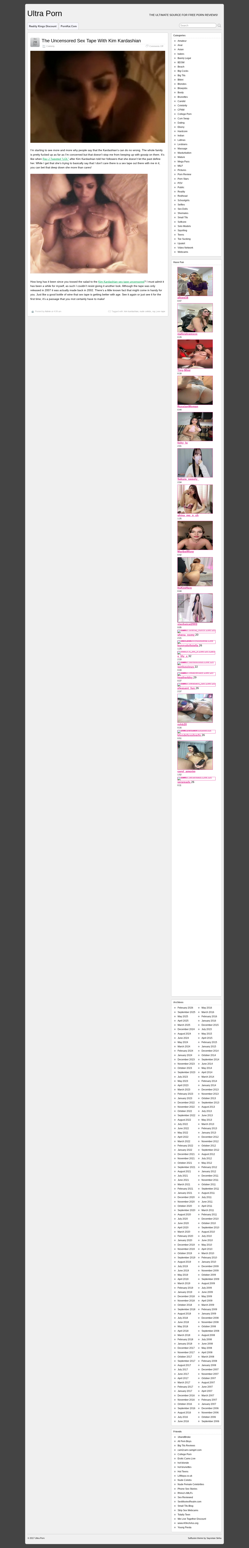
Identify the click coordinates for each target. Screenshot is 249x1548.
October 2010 (209, 1223)
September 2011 (210, 1188)
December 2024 (186, 1029)
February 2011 (209, 1214)
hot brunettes (184, 1467)
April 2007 (207, 1391)
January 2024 (185, 1055)
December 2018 (186, 1296)
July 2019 (183, 1266)
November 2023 (186, 1063)
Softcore (182, 222)
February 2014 (209, 1081)
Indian (181, 135)
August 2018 (184, 1313)
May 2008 (207, 1348)
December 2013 (210, 1089)
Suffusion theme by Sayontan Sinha (204, 1538)
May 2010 (207, 1244)
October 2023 (185, 1068)
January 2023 (185, 1098)
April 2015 (207, 1038)
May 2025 (183, 1016)
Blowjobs (182, 88)
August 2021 (184, 1171)
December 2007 (210, 1369)
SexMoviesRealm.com (189, 1501)
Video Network (185, 247)
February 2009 (209, 1309)
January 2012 (209, 1171)
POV (180, 183)
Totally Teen (184, 1514)
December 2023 (186, 1059)
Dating (181, 122)
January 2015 (209, 1046)
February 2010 (209, 1257)
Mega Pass (183, 161)
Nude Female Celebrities (191, 1484)
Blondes (182, 84)
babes (181, 54)
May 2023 (183, 1081)
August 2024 (184, 1033)
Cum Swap (183, 118)
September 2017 (186, 1361)
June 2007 (207, 1386)
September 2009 (210, 1279)
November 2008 (210, 1322)
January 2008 (209, 1365)
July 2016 (183, 1417)
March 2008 (208, 1356)
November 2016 (186, 1399)
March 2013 (208, 1124)
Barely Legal (184, 58)
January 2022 (185, 1150)
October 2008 (209, 1326)
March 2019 (184, 1283)
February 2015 (209, 1042)
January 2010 (209, 1262)
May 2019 (183, 1275)
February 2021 (185, 1188)
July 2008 (207, 1339)
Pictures (182, 170)
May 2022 (183, 1132)
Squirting (182, 230)
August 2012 (208, 1154)
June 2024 (183, 1038)
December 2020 (186, 1197)
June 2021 (183, 1180)
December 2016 (186, 1395)
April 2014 (207, 1072)
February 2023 (185, 1094)
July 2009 (207, 1288)
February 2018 (185, 1339)
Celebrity (50, 46)
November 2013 (210, 1094)
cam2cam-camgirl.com (190, 1450)
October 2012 (209, 1145)
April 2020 (183, 1227)
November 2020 (186, 1201)
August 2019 (184, 1262)
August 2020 (184, 1214)
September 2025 (186, 1012)
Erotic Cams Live (187, 1458)
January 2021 (185, 1193)
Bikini (180, 79)
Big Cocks (183, 71)
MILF (180, 165)
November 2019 (186, 1249)
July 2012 (207, 1158)
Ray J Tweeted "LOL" (56, 158)
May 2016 (207, 1007)
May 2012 (207, 1163)
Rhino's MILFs (185, 1493)
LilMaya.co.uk (185, 1475)
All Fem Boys (184, 1441)
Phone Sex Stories (187, 1488)
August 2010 (208, 1231)
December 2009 (210, 1266)
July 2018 (183, 1318)
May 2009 (207, 1296)
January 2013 (209, 1132)
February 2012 (209, 1167)
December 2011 (210, 1175)
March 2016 (208, 1012)
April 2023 (183, 1085)
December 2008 (210, 1318)
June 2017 (183, 1374)
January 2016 (209, 1020)
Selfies (181, 204)
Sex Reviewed (185, 1497)
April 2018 (183, 1331)
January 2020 (185, 1240)
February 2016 (209, 1016)
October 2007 (209, 1378)
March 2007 (208, 1395)
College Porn (185, 114)
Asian (181, 49)
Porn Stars (183, 178)
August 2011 (208, 1193)
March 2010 (208, 1253)
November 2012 (210, 1141)
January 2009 (209, 1313)
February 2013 (209, 1128)
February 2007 (209, 1399)
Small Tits (183, 217)
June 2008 (207, 1343)
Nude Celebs (185, 1480)
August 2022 (184, 1120)
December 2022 (186, 1102)
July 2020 (183, 1218)
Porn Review (184, 174)
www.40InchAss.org (188, 1523)
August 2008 (208, 1335)
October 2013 (209, 1098)
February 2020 (185, 1236)
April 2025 (183, 1020)
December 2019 (186, 1244)
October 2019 (185, 1253)
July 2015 (207, 1029)
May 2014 (207, 1068)
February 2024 (185, 1050)
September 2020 (186, 1210)
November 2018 (186, 1300)
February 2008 (209, 1361)
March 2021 (184, 1184)
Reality (181, 191)
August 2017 (184, 1365)
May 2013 (207, 1120)
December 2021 (186, 1154)
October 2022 (185, 1111)
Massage (182, 148)
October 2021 (185, 1163)
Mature (181, 157)
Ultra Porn (44, 13)
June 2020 (183, 1223)
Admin (48, 311)
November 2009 (210, 1270)
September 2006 (210, 1421)
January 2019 (185, 1292)
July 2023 (183, 1076)
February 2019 (185, 1288)
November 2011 (210, 1180)
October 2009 (209, 1275)
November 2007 (210, 1374)
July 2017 (183, 1369)
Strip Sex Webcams (188, 1510)
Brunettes (183, 97)
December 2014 (210, 1050)
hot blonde (183, 1462)
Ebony (181, 127)
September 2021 (186, 1167)
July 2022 (183, 1124)
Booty (181, 92)
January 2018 (185, 1343)
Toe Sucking (184, 239)
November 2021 (186, 1158)
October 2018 (185, 1305)
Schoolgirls (183, 200)
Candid (181, 101)
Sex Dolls (183, 209)
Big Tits (181, 75)
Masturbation (184, 153)
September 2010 (210, 1227)
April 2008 (207, 1352)
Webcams (183, 252)
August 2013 (208, 1107)
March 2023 (184, 1089)
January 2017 (185, 1391)
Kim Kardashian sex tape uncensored (121, 281)
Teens (181, 234)
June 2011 (207, 1201)
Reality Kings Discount (42, 26)
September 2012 (210, 1150)
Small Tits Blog (185, 1506)
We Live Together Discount (192, 1519)
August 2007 (208, 1382)
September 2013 (210, 1102)
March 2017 (184, 1382)
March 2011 (208, 1210)
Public (181, 187)
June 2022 (183, 1128)
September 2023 (186, 1072)
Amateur (182, 41)
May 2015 (207, 1033)
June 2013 (207, 1115)
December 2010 (210, 1218)
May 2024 (183, 1042)
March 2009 (208, 1305)
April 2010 (207, 1249)
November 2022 (186, 1107)
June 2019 (183, 1270)
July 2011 (207, 1197)
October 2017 (185, 1356)
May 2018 (183, 1326)
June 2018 (183, 1322)
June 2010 (207, 1240)
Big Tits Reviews (186, 1445)
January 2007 (209, 1404)
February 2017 (185, 1386)
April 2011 (207, 1206)
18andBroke (184, 1437)
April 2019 (183, 1279)
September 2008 (210, 1331)
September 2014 (210, 1059)
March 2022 (184, 1141)
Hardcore (183, 131)
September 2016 (186, 1408)
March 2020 (184, 1231)
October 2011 (209, 1184)
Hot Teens (183, 1471)
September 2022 (186, 1115)
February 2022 (185, 1145)
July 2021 (183, 1175)
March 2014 (208, 1076)
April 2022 (183, 1137)
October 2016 (185, 1404)
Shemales (183, 213)
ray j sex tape (158, 311)
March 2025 (184, 1025)
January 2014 (209, 1085)
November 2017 (186, 1352)
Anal (180, 45)
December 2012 (210, 1137)
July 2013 (207, 1111)
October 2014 (209, 1055)
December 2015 (210, 1025)
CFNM (181, 109)
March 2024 (184, 1046)
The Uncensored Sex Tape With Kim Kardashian (91, 40)
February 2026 (185, 1007)
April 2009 (207, 1300)
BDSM (181, 62)
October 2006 (209, 1417)
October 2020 (185, 1206)
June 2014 (207, 1063)
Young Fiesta (184, 1527)
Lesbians (182, 144)
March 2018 (184, 1335)
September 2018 (186, 1309)
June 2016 (183, 1421)
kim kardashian (131, 311)
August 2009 (208, 1283)
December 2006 (210, 1408)
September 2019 (186, 1257)
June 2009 (207, 1292)
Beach (181, 66)
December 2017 (186, 1348)
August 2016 (184, 1412)
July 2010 (207, 1236)
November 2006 (210, 1412)
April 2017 (183, 1378)
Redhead (183, 196)
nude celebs (145, 311)
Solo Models (184, 226)
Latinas (181, 140)
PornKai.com (69, 26)
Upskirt (181, 243)
